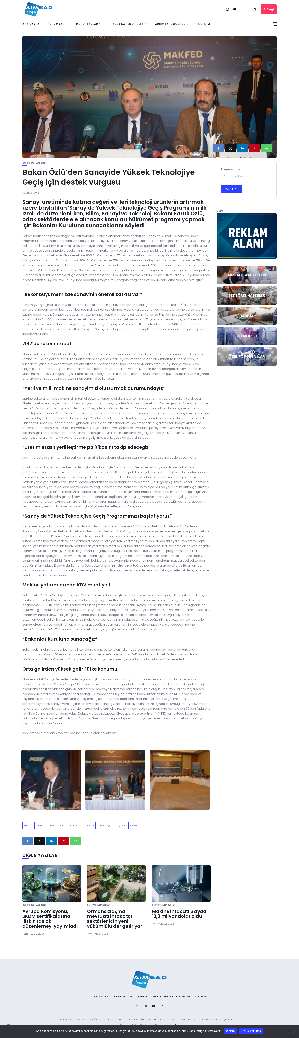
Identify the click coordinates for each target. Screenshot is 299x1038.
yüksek (134, 825)
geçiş (52, 825)
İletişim (204, 24)
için (62, 825)
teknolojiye (104, 825)
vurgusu (120, 825)
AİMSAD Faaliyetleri (246, 274)
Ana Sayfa (31, 24)
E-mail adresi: (231, 169)
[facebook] (218, 148)
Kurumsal (56, 24)
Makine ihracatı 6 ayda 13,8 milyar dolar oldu (179, 914)
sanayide (89, 825)
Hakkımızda (123, 996)
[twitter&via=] (230, 148)
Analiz (246, 315)
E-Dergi (269, 9)
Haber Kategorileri (126, 24)
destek (40, 825)
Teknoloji (247, 336)
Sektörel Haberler (34, 163)
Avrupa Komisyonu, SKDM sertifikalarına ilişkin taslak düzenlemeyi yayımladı (50, 918)
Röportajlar (87, 24)
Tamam (230, 1031)
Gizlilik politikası (251, 1031)
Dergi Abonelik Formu (171, 996)
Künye (143, 996)
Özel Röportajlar (247, 356)
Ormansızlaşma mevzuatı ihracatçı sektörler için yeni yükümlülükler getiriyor (114, 918)
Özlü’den (73, 825)
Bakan (27, 825)
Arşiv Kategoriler (170, 24)
